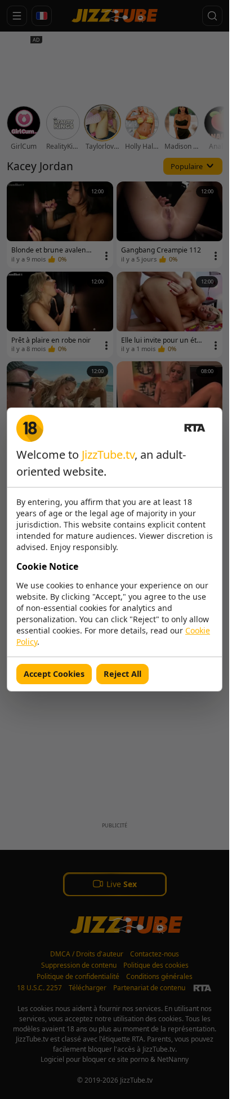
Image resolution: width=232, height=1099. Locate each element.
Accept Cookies (54, 673)
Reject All (122, 673)
